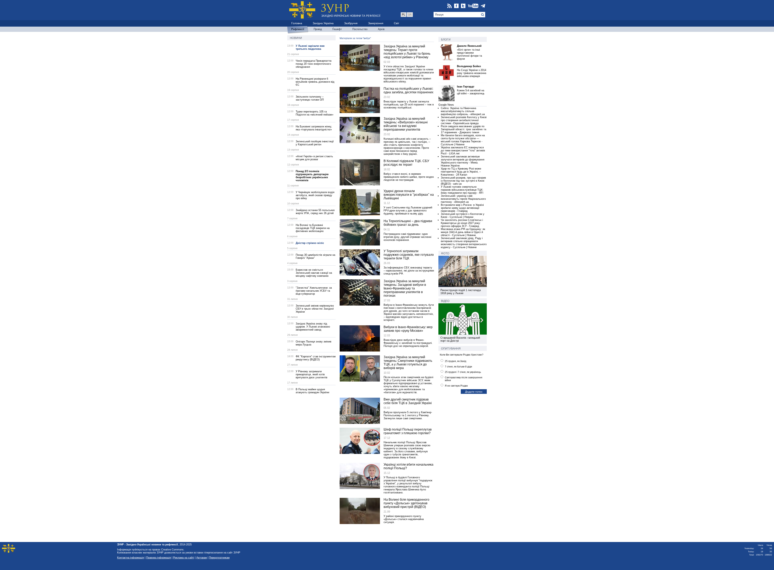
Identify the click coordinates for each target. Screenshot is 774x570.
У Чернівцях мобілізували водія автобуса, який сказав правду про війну (315, 195)
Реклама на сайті (183, 557)
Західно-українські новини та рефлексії (350, 15)
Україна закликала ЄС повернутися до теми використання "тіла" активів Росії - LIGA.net (463, 150)
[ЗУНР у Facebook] (456, 6)
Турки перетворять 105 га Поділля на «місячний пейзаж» (314, 113)
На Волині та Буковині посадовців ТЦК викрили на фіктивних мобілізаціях (313, 228)
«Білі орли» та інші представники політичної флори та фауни (469, 54)
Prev (443, 321)
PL (403, 14)
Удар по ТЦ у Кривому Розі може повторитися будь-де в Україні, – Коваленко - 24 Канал (461, 171)
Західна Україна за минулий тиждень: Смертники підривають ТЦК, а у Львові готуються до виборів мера (408, 362)
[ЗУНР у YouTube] (473, 6)
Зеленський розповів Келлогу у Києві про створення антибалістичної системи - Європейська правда (464, 120)
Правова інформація (158, 557)
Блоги (445, 39)
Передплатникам (219, 557)
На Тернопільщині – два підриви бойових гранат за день (408, 222)
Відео (445, 301)
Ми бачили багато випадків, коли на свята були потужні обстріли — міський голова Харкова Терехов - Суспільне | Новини (463, 140)
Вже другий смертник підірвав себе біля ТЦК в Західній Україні (408, 401)
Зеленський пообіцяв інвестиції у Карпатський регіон (315, 143)
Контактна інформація (130, 557)
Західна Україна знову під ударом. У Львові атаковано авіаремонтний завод (313, 326)
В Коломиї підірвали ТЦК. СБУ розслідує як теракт (406, 162)
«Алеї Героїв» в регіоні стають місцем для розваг (314, 158)
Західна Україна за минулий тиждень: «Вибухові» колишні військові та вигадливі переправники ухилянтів (406, 124)
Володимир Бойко (469, 66)
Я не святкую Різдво (456, 385)
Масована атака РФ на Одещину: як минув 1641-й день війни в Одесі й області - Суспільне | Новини (463, 232)
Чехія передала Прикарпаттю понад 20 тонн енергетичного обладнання (314, 63)
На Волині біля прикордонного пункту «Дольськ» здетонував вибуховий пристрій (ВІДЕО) (406, 503)
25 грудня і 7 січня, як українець (463, 372)
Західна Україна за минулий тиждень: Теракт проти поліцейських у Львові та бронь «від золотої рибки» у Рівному (407, 52)
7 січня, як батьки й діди (458, 366)
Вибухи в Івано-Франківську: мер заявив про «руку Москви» (408, 328)
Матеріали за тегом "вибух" (355, 38)
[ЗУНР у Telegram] (483, 6)
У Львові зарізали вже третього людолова (310, 47)
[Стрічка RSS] (449, 6)
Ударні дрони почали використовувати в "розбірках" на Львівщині (409, 194)
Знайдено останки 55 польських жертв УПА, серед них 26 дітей (315, 212)
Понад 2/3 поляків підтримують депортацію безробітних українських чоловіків (312, 176)
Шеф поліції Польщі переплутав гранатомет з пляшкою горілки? (408, 431)
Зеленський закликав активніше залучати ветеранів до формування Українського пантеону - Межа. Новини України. (462, 161)
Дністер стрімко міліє (310, 242)
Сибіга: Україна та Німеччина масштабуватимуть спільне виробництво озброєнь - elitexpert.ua (463, 111)
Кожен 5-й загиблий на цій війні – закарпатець (471, 92)
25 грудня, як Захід (455, 361)
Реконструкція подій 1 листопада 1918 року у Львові (460, 292)
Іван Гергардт (465, 86)
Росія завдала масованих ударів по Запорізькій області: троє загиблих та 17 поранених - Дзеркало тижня (463, 129)
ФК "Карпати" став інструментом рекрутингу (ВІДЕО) (316, 358)
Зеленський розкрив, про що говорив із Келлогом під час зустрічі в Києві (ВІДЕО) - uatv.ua (463, 180)
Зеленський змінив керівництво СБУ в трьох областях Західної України (315, 308)
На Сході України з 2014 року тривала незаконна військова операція (471, 73)
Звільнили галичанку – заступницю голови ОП (310, 98)
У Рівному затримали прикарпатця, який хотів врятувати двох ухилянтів (311, 374)
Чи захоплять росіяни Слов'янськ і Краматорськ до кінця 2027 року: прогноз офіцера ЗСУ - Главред (462, 223)
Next (481, 321)
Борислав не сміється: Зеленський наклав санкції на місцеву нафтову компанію (314, 272)
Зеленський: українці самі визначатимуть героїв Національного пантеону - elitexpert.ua (463, 198)
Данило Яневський (469, 45)
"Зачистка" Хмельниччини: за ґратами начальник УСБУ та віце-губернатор (314, 290)
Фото (445, 253)
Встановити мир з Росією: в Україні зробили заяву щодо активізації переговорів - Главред (462, 207)
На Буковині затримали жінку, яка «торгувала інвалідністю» (314, 128)
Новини (296, 38)
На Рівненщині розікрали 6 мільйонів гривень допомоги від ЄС (315, 81)
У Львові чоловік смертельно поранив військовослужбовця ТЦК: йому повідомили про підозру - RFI (462, 189)
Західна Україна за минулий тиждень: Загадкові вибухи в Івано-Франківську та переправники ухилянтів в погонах (405, 288)
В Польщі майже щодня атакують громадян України (312, 391)
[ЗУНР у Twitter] (463, 6)
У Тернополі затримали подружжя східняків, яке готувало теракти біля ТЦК (409, 254)
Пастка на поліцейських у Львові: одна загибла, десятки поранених (408, 90)
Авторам (201, 557)
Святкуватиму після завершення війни (463, 379)
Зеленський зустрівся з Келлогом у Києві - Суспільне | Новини (462, 215)
